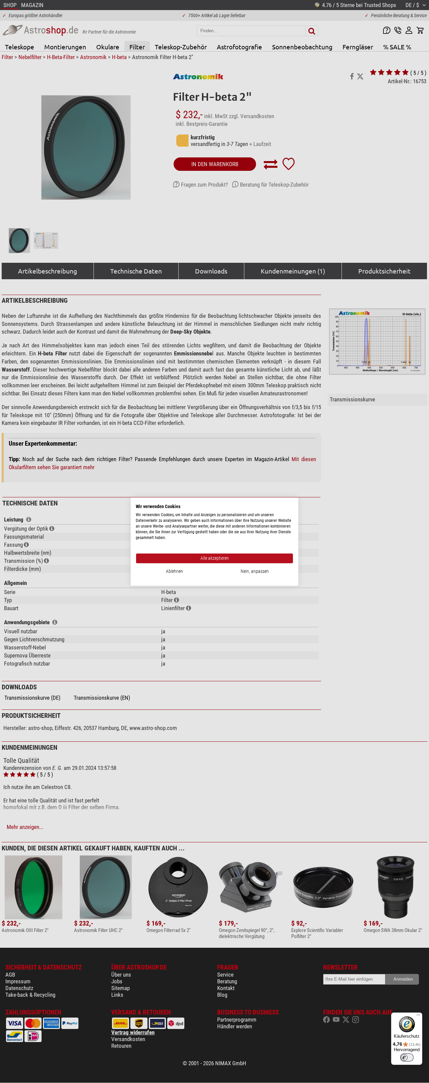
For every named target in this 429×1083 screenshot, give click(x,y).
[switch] (407, 1057)
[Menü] (418, 1017)
